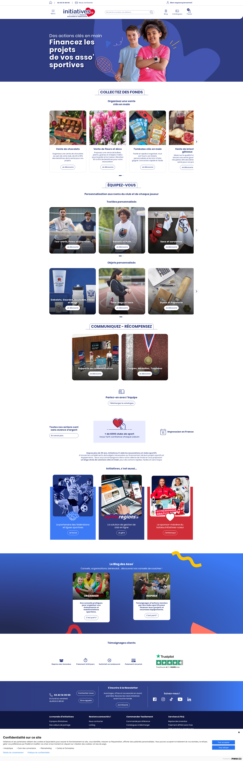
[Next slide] (196, 142)
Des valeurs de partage (59, 725)
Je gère (121, 532)
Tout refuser (224, 747)
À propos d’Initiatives (58, 721)
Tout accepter (223, 742)
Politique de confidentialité (38, 753)
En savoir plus (57, 435)
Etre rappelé (86, 700)
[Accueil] (50, 2)
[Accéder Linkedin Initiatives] (189, 700)
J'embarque (170, 532)
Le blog (92, 725)
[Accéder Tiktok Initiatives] (171, 700)
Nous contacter (96, 721)
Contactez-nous (86, 693)
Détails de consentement (13, 753)
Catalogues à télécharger (138, 725)
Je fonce (73, 532)
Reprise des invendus (177, 721)
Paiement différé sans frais (180, 725)
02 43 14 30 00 (63, 3)
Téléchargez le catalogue (122, 403)
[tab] (120, 175)
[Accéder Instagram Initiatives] (163, 700)
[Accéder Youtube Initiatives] (180, 700)
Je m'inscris (123, 705)
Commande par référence (138, 721)
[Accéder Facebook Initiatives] (154, 700)
